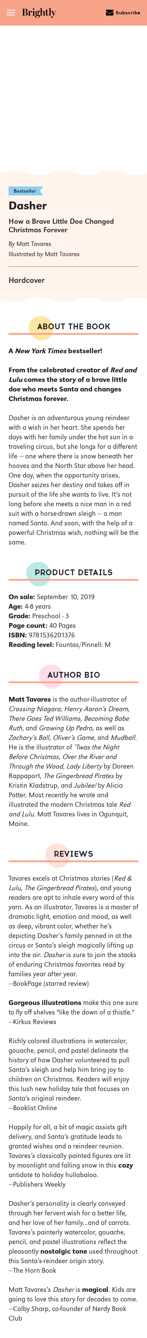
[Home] (41, 13)
